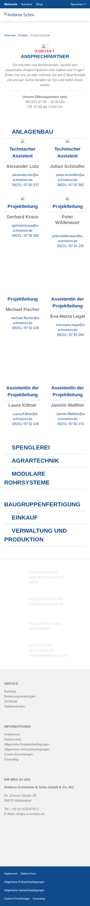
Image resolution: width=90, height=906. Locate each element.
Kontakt (23, 35)
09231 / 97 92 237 (25, 185)
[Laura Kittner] (22, 364)
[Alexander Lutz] (22, 141)
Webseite (10, 4)
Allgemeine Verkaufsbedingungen (27, 749)
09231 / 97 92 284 (70, 335)
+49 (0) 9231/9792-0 (25, 809)
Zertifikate (11, 701)
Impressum (12, 734)
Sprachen (77, 4)
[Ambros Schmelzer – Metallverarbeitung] (19, 14)
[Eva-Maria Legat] (67, 275)
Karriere (26, 4)
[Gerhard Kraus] (22, 198)
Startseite (10, 35)
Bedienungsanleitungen (20, 696)
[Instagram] (81, 874)
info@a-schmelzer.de (30, 814)
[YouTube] (82, 882)
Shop (39, 4)
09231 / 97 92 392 (70, 185)
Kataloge (10, 691)
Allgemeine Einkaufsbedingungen (26, 744)
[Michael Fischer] (22, 275)
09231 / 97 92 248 (25, 424)
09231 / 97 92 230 (70, 246)
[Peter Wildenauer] (67, 198)
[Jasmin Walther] (67, 364)
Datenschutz (13, 739)
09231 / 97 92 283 (25, 235)
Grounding (11, 759)
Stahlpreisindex (14, 706)
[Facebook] (71, 874)
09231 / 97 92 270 (70, 424)
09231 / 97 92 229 (25, 328)
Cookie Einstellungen (18, 754)
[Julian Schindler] (67, 141)
